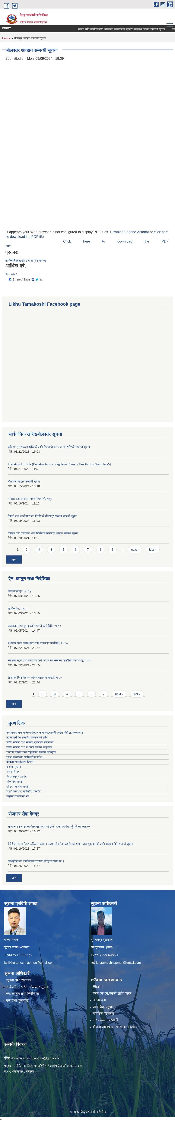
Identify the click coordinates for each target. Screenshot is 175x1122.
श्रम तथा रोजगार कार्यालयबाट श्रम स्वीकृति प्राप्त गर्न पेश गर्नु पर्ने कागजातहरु (49, 826)
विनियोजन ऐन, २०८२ (19, 591)
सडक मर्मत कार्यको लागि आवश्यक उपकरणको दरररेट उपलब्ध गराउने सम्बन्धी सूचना (109, 29)
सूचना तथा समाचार (18, 980)
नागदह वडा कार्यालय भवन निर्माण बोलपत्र (30, 498)
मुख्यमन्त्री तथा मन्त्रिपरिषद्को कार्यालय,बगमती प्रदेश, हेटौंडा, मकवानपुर (44, 732)
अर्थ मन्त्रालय (13, 767)
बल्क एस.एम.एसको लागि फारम (112, 993)
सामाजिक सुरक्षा (103, 1007)
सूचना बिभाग (12, 771)
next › (135, 549)
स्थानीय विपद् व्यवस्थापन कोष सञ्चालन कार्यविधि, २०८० (38, 643)
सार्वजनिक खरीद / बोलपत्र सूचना (25, 260)
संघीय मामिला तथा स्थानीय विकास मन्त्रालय (29, 747)
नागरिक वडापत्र (103, 1014)
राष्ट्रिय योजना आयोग (17, 786)
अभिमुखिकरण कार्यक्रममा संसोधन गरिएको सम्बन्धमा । (36, 861)
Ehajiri (98, 987)
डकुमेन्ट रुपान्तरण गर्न (17, 796)
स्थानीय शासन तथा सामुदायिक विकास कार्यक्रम (31, 752)
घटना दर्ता (99, 1000)
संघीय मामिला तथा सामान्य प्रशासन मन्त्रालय (30, 742)
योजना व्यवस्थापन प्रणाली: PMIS (115, 1027)
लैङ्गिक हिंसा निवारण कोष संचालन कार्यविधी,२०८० (35, 677)
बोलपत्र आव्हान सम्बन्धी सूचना (24, 481)
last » (152, 549)
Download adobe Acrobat (130, 232)
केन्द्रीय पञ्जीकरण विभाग (19, 762)
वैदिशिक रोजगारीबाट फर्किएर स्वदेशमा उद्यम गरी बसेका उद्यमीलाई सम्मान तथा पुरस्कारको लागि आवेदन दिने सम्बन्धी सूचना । (72, 844)
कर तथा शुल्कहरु (17, 1000)
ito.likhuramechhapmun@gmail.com (29, 962)
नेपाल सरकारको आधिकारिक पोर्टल (24, 757)
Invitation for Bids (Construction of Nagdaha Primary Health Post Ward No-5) (59, 464)
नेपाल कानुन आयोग (16, 776)
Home (6, 38)
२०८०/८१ (11, 274)
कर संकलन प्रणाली (105, 1020)
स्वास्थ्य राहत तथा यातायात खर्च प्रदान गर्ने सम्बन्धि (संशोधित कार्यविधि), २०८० (50, 660)
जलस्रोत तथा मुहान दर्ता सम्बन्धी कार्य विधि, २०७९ (34, 626)
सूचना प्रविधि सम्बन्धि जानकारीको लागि (26, 737)
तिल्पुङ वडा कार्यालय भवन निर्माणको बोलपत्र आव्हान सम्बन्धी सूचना (43, 533)
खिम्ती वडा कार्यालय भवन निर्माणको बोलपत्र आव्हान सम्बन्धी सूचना (42, 516)
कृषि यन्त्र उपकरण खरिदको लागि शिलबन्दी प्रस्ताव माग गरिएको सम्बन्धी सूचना (49, 447)
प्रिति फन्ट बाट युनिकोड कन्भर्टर (23, 791)
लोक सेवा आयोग (14, 781)
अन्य (14, 559)
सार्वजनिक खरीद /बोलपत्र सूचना (27, 987)
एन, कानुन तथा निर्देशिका (22, 994)
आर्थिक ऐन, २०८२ (18, 608)
